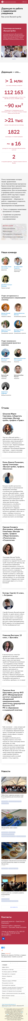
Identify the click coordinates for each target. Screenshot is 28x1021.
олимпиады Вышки (21, 836)
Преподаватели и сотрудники (8, 974)
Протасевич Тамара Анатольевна (6, 267)
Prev (2, 59)
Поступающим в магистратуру (13, 237)
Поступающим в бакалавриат (12, 234)
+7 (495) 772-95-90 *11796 (12, 933)
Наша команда (9, 252)
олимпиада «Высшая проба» (8, 836)
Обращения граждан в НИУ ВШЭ (9, 980)
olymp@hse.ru (7, 935)
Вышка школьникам (9, 228)
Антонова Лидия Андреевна (18, 267)
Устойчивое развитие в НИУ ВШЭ (9, 971)
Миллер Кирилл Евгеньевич (5, 359)
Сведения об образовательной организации (12, 991)
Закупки (4, 978)
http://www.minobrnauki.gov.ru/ (9, 1004)
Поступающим (5, 899)
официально (12, 832)
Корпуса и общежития (7, 976)
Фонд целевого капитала (7, 983)
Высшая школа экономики (10, 1)
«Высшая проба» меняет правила (9, 827)
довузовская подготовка (15, 801)
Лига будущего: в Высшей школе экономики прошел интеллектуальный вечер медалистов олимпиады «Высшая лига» (13, 862)
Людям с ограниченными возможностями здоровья (13, 993)
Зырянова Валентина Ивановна (19, 314)
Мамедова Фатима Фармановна (19, 330)
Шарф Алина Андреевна (4, 392)
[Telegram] (4, 947)
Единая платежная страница (8, 995)
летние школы (5, 803)
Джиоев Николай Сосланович (5, 314)
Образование (5, 801)
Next (25, 59)
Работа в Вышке (5, 997)
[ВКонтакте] (2, 947)
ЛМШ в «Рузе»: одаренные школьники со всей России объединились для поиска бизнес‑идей (12, 795)
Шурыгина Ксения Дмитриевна (6, 330)
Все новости (13, 907)
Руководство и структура (7, 969)
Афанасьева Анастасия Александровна (20, 359)
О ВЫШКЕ (4, 965)
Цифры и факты (5, 967)
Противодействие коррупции (8, 985)
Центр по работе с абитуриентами (10, 901)
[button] (11, 963)
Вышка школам (7, 231)
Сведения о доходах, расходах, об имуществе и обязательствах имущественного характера (13, 988)
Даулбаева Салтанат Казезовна (6, 285)
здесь (22, 1012)
